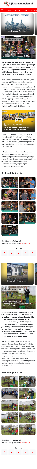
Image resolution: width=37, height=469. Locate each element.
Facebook (4, 253)
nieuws (18, 10)
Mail (33, 253)
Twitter (11, 253)
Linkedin (18, 253)
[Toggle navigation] (2, 10)
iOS (21, 243)
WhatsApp (25, 253)
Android (28, 243)
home (9, 10)
